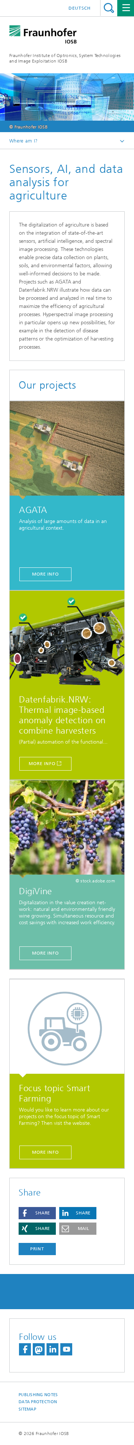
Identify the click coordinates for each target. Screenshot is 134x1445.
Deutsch (79, 8)
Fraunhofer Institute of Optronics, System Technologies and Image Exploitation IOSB (65, 58)
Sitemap (27, 1409)
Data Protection (38, 1401)
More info (45, 574)
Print (37, 1248)
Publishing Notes (38, 1394)
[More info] (67, 450)
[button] (37, 1213)
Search (108, 8)
